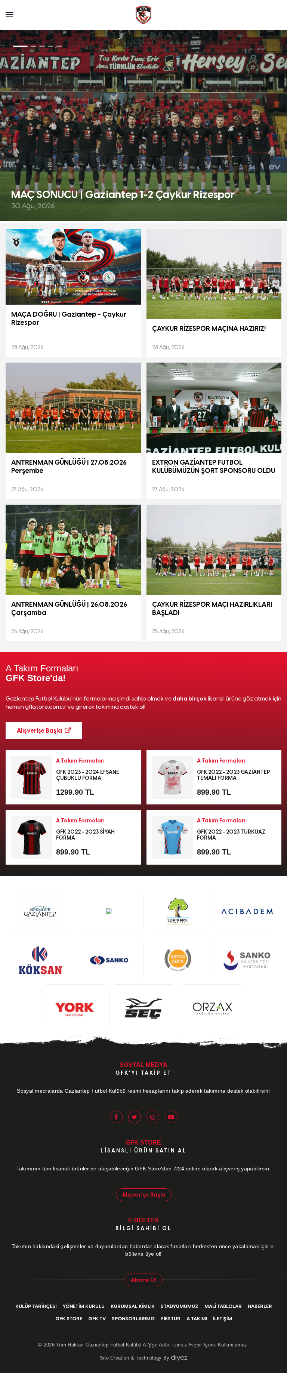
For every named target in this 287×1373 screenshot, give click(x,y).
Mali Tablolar (223, 1306)
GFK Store (68, 1318)
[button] (267, 125)
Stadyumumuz (179, 1306)
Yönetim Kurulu (83, 1306)
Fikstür (170, 1318)
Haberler (260, 1306)
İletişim (222, 1318)
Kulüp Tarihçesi (35, 1306)
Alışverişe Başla (40, 730)
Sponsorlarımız (133, 1318)
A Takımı (196, 1318)
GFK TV (97, 1318)
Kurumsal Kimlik (133, 1306)
